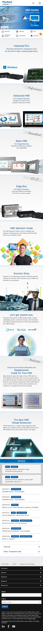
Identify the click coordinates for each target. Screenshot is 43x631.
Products (4, 568)
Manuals (7, 31)
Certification (21, 36)
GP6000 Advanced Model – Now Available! (16, 531)
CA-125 (14, 564)
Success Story (21, 289)
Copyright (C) (5, 621)
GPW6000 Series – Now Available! (13, 499)
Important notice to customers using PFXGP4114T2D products (17, 470)
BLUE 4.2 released (8, 539)
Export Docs (36, 36)
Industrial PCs (21, 61)
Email (4, 591)
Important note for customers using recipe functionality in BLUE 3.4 (19, 480)
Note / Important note (12, 552)
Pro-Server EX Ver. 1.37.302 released (14, 523)
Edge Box (21, 198)
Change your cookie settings (27, 564)
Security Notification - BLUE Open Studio (15, 515)
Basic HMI (21, 153)
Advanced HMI (21, 107)
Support (4, 581)
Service (3, 572)
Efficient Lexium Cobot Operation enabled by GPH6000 (20, 507)
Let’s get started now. (21, 334)
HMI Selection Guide (21, 243)
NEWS (21, 461)
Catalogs (21, 31)
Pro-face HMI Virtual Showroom (21, 435)
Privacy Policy (5, 564)
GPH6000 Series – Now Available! (13, 491)
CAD (36, 31)
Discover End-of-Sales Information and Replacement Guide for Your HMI (21, 384)
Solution (4, 577)
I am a (4, 599)
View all (7, 547)
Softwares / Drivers (7, 36)
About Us (4, 585)
